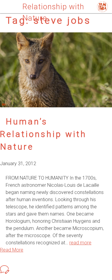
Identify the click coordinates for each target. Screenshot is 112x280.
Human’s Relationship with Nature (43, 134)
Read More (11, 250)
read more (80, 243)
